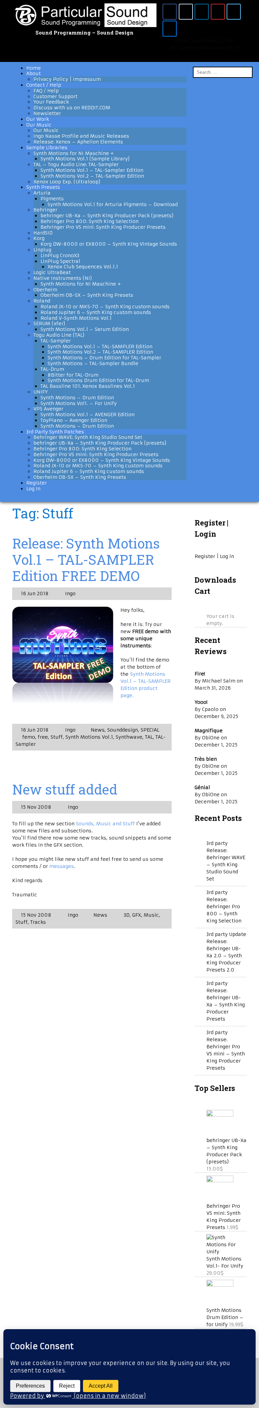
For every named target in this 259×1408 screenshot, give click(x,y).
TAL (149, 737)
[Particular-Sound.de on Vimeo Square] (234, 12)
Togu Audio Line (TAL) (59, 335)
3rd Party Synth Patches (55, 432)
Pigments (52, 199)
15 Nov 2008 (36, 807)
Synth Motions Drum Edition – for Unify (224, 1317)
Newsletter (47, 113)
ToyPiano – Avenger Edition (73, 420)
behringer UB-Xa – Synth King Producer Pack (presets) (107, 216)
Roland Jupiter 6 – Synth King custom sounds (95, 312)
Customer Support (55, 96)
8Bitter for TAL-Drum (73, 375)
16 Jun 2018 (35, 593)
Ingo (70, 593)
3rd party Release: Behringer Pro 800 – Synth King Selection (223, 906)
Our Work (37, 119)
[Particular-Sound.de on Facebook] (170, 12)
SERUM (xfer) (49, 323)
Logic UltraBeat (52, 272)
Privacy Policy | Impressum (67, 79)
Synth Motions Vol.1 (89, 737)
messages (61, 866)
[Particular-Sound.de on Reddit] (186, 12)
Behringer (45, 210)
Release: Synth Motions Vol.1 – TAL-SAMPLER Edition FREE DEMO (86, 559)
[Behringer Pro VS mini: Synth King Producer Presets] (219, 1181)
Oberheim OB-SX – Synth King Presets (86, 295)
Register (36, 483)
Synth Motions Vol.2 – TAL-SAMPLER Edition (100, 352)
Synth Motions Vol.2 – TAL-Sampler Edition (92, 176)
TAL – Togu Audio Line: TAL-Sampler (76, 164)
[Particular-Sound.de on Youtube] (218, 12)
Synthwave (129, 737)
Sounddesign (122, 730)
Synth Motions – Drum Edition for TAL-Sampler (104, 358)
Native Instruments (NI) (62, 278)
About (33, 73)
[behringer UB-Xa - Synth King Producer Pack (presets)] (219, 1115)
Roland (41, 301)
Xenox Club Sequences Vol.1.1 (83, 267)
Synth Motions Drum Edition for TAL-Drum (98, 380)
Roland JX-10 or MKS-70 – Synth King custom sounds (105, 307)
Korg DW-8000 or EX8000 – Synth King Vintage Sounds (108, 244)
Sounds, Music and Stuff (106, 824)
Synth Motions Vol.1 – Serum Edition (84, 329)
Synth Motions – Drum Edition (77, 398)
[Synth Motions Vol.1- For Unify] (226, 1252)
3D (127, 915)
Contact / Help (43, 85)
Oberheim (45, 290)
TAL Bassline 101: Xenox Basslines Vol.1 (87, 386)
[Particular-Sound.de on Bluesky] (170, 29)
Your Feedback (51, 102)
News (98, 730)
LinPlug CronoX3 (59, 255)
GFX (136, 915)
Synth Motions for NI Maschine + (73, 153)
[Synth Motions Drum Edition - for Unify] (219, 1285)
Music (151, 915)
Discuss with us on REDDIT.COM (71, 108)
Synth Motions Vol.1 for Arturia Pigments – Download (113, 204)
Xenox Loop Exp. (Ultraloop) (66, 182)
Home (33, 68)
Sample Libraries (46, 147)
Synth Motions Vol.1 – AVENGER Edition (87, 414)
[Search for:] (223, 72)
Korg (39, 238)
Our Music (39, 125)
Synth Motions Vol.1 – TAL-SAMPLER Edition (100, 346)
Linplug (42, 250)
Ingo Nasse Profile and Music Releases (81, 136)
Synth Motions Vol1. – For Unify (78, 403)
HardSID (43, 233)
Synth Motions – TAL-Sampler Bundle (93, 363)
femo (28, 737)
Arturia (42, 193)
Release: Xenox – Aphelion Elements (78, 142)
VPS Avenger (48, 409)
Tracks (38, 922)
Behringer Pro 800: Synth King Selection (89, 221)
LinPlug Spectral (60, 261)
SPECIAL (150, 730)
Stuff (57, 737)
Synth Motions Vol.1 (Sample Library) (85, 159)
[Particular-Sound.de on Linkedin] (202, 12)
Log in (227, 556)
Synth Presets (43, 187)
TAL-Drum (52, 369)
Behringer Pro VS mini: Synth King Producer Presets (103, 227)
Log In (33, 489)
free (43, 737)
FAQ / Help (46, 91)
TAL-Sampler (55, 341)
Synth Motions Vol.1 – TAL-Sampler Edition (91, 170)
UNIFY (40, 392)
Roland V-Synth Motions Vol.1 (76, 318)
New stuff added (64, 789)
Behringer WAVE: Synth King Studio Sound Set (87, 437)
